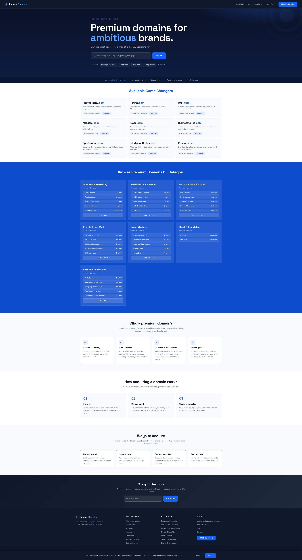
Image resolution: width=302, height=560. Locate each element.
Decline (198, 556)
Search (159, 56)
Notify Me (170, 498)
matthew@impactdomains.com (209, 521)
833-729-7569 (202, 525)
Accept (210, 556)
